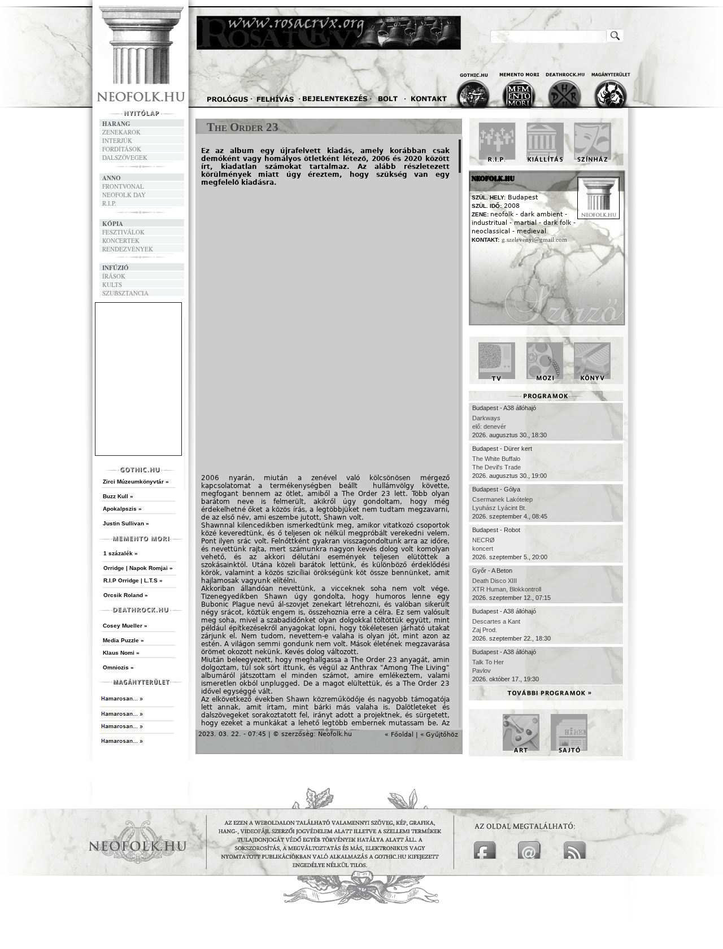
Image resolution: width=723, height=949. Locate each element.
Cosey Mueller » (125, 625)
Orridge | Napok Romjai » (138, 568)
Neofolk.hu (335, 734)
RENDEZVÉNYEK (127, 249)
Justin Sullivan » (126, 523)
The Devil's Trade (496, 467)
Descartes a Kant (496, 621)
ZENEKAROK (121, 132)
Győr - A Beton (492, 570)
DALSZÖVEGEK (124, 157)
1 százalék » (120, 553)
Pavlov (481, 670)
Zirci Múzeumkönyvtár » (136, 481)
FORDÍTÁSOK (121, 149)
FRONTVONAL (123, 186)
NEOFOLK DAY (124, 194)
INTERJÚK (117, 140)
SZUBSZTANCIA (125, 293)
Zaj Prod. (484, 629)
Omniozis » (118, 667)
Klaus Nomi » (121, 653)
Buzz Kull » (118, 496)
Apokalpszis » (122, 509)
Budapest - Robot (496, 529)
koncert (482, 548)
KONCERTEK (121, 240)
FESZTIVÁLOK (123, 232)
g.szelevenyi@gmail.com (534, 239)
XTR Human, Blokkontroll (506, 589)
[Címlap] (169, 60)
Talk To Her (488, 662)
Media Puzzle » (123, 640)
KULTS (112, 284)
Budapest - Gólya (496, 489)
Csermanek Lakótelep (502, 499)
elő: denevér (489, 426)
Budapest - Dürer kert (502, 448)
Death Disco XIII (494, 580)
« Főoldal (399, 734)
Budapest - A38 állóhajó (504, 407)
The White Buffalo (496, 458)
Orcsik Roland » (125, 595)
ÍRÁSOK (113, 276)
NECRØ (483, 540)
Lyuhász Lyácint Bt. (499, 507)
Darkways (486, 418)
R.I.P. (109, 203)
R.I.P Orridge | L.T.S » (133, 580)
